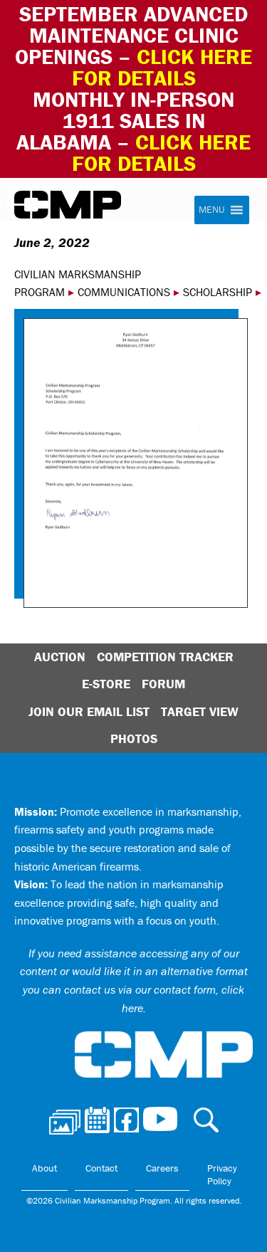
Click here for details (162, 67)
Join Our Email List (89, 711)
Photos (133, 738)
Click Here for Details (161, 153)
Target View (200, 711)
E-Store (106, 683)
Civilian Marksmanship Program (67, 205)
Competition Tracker (165, 656)
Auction (59, 656)
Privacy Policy (222, 1174)
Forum (163, 683)
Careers (162, 1168)
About (44, 1168)
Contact (101, 1168)
